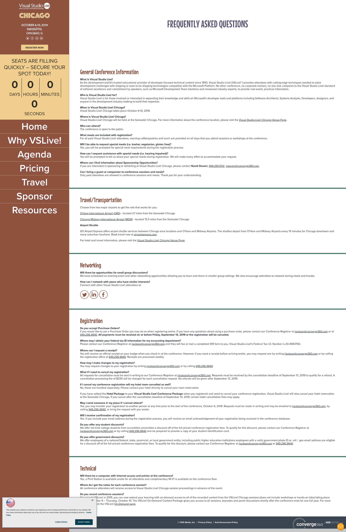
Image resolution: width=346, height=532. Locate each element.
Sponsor (34, 196)
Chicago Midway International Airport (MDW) (106, 219)
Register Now (35, 47)
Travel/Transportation (193, 40)
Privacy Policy (205, 522)
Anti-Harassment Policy (226, 522)
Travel (35, 182)
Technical (238, 40)
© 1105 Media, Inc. (186, 522)
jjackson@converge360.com (311, 331)
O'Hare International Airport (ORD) (100, 213)
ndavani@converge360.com (242, 166)
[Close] (92, 500)
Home (34, 126)
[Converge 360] (308, 525)
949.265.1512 (216, 166)
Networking (211, 40)
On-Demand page (124, 504)
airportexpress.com (145, 234)
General (175, 40)
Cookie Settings (61, 522)
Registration (225, 40)
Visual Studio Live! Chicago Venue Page (262, 120)
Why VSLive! (34, 140)
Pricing (35, 168)
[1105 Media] (333, 522)
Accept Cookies (84, 522)
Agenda (34, 154)
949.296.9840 (88, 334)
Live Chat (340, 526)
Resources (34, 210)
